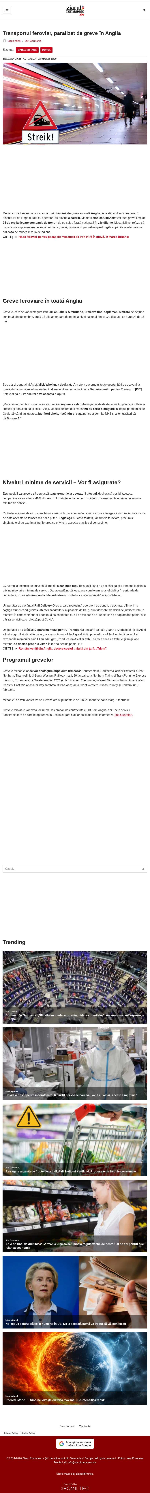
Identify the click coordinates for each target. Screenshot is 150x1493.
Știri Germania (33, 40)
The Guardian (123, 714)
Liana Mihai (14, 40)
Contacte (85, 1426)
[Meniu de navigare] (7, 10)
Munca (46, 50)
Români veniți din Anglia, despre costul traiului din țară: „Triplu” (63, 648)
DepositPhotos (84, 1473)
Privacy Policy (11, 1433)
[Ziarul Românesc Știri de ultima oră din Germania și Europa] (75, 10)
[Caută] (144, 10)
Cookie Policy (28, 1433)
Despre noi (66, 1426)
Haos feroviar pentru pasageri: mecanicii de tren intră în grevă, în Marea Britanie (74, 236)
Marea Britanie (27, 50)
